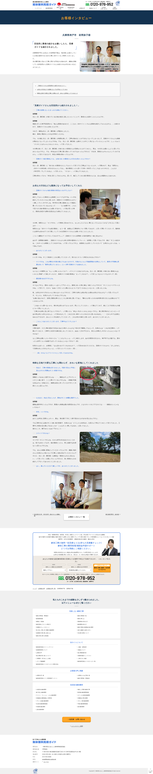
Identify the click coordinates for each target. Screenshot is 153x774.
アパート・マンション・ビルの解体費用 (46, 695)
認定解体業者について (71, 8)
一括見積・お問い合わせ (104, 8)
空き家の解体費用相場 (41, 703)
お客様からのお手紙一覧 (84, 675)
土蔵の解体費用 (40, 709)
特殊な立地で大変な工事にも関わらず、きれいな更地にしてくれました (57, 93)
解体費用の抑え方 (82, 624)
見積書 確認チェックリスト (84, 655)
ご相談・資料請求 (115, 8)
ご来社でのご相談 (82, 658)
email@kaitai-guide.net (49, 759)
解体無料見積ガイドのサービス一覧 (86, 661)
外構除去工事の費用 (83, 698)
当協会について (93, 8)
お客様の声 (82, 8)
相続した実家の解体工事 (84, 689)
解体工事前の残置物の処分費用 (85, 627)
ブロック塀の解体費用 (83, 701)
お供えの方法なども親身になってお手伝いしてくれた (52, 89)
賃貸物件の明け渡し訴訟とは (43, 633)
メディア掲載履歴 (40, 661)
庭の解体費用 (81, 706)
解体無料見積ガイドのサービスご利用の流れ (47, 664)
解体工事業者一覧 (60, 8)
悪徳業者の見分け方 (83, 621)
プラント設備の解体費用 (42, 701)
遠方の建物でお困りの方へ (84, 630)
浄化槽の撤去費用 (40, 706)
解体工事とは (81, 618)
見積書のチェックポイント (43, 627)
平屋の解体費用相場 (83, 703)
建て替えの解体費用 (41, 692)
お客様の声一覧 (40, 675)
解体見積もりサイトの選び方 (43, 624)
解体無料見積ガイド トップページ (44, 647)
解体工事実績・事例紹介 (42, 615)
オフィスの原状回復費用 (84, 695)
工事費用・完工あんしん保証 (43, 658)
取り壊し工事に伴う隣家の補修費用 (45, 630)
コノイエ (46, 762)
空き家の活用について (83, 633)
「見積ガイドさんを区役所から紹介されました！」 (51, 85)
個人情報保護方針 (82, 652)
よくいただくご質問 (77, 726)
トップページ (38, 8)
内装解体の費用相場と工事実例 (44, 698)
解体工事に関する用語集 (42, 635)
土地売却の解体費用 (41, 689)
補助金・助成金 (40, 621)
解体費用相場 (49, 8)
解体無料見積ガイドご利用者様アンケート (46, 678)
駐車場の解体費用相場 (83, 692)
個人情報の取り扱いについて (43, 655)
